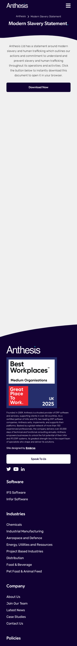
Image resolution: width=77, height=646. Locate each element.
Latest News (15, 610)
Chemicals (14, 525)
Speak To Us (38, 459)
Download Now (38, 87)
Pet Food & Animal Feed (24, 571)
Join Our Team (17, 603)
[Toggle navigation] (68, 6)
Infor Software (17, 499)
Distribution (15, 558)
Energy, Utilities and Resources (29, 545)
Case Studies (16, 617)
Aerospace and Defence (24, 538)
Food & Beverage (19, 565)
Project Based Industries (24, 551)
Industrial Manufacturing (25, 531)
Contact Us (14, 623)
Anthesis (21, 16)
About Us (13, 597)
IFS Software (16, 493)
